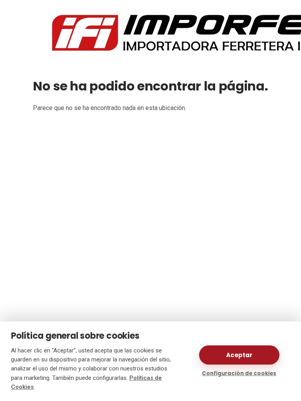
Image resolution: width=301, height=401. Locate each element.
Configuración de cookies (239, 373)
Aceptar (239, 355)
